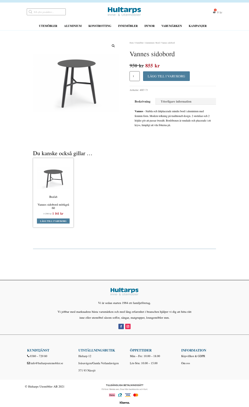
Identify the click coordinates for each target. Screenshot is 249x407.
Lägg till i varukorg (166, 76)
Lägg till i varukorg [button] (53, 221)
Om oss (185, 363)
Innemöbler (128, 26)
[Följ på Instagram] (128, 326)
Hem (131, 42)
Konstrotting (99, 26)
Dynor (149, 26)
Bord (158, 42)
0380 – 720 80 (38, 356)
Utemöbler (48, 26)
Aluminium (73, 26)
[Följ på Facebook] (121, 326)
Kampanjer (198, 26)
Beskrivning (142, 101)
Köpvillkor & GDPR (193, 356)
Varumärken (171, 26)
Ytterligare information (176, 101)
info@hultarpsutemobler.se (47, 363)
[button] (113, 46)
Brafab (53, 197)
